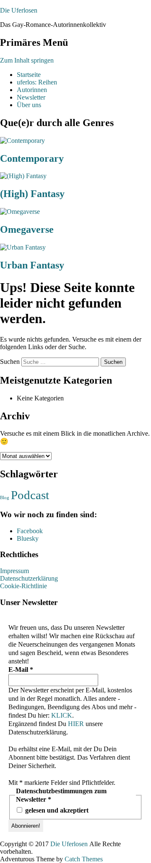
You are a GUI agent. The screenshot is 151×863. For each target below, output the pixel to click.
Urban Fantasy (32, 265)
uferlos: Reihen (37, 82)
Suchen (10, 361)
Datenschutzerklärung (29, 578)
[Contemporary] (22, 140)
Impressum (14, 570)
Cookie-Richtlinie (23, 585)
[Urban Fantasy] (23, 247)
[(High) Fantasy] (23, 175)
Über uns (29, 104)
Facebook (30, 530)
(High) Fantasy (32, 193)
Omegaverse (27, 229)
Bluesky (28, 538)
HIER (76, 723)
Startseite (29, 74)
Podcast (30, 495)
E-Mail (20, 669)
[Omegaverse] (20, 211)
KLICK (61, 715)
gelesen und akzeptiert (56, 810)
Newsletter (31, 97)
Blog (4, 497)
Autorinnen (32, 89)
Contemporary (32, 158)
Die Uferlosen (18, 10)
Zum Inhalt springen (27, 60)
